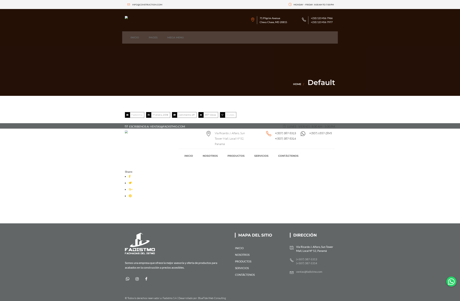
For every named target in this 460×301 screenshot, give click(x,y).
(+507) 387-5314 (306, 263)
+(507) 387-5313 (285, 133)
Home (297, 84)
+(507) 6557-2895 (320, 133)
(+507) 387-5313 (306, 259)
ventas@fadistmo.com (309, 271)
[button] (451, 282)
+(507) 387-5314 (285, 138)
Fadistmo (136, 114)
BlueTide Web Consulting (212, 298)
